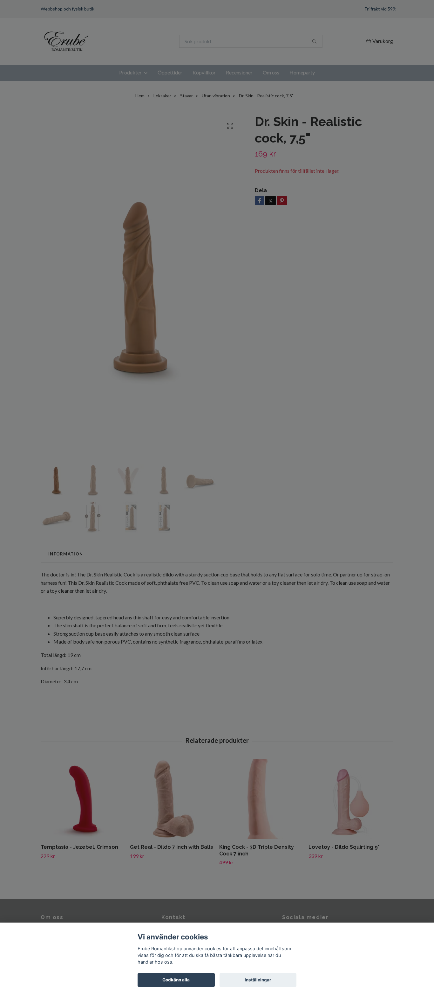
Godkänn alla (176, 979)
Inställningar (258, 979)
